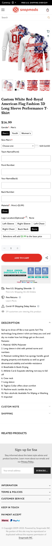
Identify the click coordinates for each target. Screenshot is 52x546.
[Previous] (4, 48)
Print (5, 211)
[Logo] (26, 9)
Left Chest (39, 223)
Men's (6, 133)
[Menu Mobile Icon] (3, 9)
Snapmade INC (25, 537)
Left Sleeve (8, 223)
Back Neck (23, 229)
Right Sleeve (23, 223)
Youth (15, 133)
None (34, 229)
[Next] (47, 48)
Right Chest (9, 229)
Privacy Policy (27, 461)
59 (7, 311)
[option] (26, 48)
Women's (26, 133)
